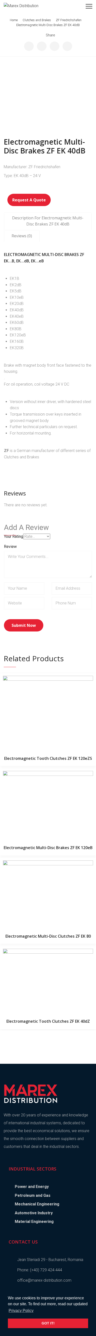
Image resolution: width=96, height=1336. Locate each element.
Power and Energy (32, 1186)
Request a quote (29, 200)
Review (10, 546)
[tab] (48, 221)
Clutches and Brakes (37, 20)
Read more (48, 711)
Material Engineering (34, 1221)
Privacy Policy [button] (21, 1310)
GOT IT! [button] (48, 1323)
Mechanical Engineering (37, 1204)
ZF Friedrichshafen (68, 20)
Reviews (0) (22, 236)
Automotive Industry (34, 1213)
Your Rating (13, 536)
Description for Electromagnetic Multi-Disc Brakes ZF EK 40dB (47, 221)
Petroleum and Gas (32, 1195)
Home (14, 20)
